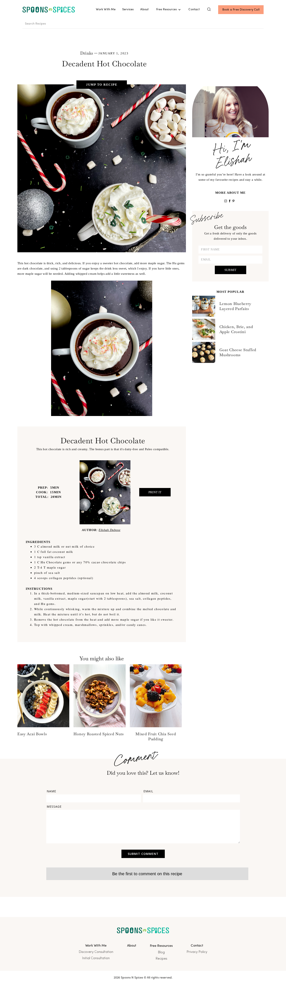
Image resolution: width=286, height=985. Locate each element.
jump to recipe (101, 84)
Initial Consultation (96, 958)
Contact (194, 9)
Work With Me (105, 9)
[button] (168, 9)
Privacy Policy (197, 952)
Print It (155, 492)
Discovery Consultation (96, 952)
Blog (161, 952)
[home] (48, 9)
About (144, 9)
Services (128, 9)
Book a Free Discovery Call (240, 9)
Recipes (161, 958)
